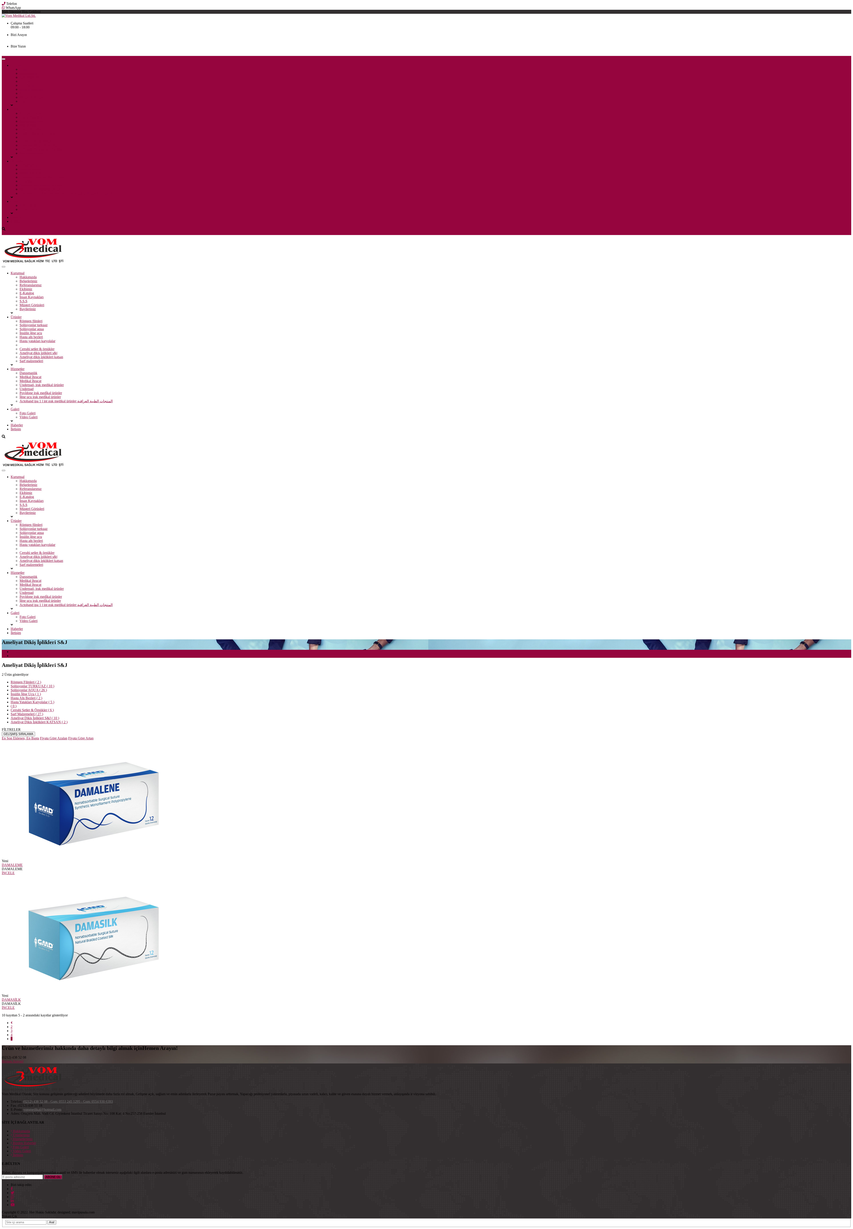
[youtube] (13, 1204)
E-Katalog (27, 85)
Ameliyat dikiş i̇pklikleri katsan (41, 149)
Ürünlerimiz (21, 1135)
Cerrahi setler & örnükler (37, 141)
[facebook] (12, 1188)
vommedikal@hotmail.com (30, 50)
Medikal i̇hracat (30, 169)
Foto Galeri (28, 205)
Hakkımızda (28, 69)
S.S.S (23, 93)
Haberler (17, 217)
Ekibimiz (26, 81)
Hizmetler (17, 161)
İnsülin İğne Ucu (26, 694)
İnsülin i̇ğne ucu (31, 125)
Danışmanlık (28, 165)
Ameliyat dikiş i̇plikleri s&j (38, 145)
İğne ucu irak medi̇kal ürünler (40, 189)
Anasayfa (17, 652)
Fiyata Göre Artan (81, 738)
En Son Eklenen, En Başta (20, 738)
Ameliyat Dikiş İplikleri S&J (35, 718)
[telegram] (12, 1192)
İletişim (16, 221)
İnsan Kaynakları (32, 89)
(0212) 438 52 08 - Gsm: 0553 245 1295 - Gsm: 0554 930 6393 (55, 39)
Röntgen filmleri (31, 113)
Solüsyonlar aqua (32, 121)
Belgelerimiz (28, 73)
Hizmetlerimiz (22, 1139)
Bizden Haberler (24, 1143)
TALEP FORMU (14, 233)
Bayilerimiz (28, 101)
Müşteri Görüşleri (32, 97)
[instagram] (12, 1196)
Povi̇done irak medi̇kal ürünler (41, 185)
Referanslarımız (31, 77)
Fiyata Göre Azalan (53, 738)
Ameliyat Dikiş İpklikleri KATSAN (39, 722)
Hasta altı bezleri (31, 129)
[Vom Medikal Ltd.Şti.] (33, 261)
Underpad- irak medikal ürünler (42, 177)
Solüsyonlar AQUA (29, 690)
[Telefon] (3, 4)
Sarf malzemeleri (31, 153)
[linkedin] (12, 1200)
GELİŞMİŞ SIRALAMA (18, 734)
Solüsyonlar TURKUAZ (32, 686)
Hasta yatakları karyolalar (37, 133)
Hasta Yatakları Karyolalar (32, 702)
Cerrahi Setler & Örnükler (32, 710)
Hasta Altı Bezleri (26, 698)
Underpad (27, 181)
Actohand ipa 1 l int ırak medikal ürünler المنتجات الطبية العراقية (66, 193)
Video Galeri (29, 209)
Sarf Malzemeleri (27, 714)
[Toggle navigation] (3, 59)
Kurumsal (17, 65)
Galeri (15, 201)
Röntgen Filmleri (26, 682)
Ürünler (16, 109)
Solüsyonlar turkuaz (34, 117)
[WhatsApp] (3, 8)
